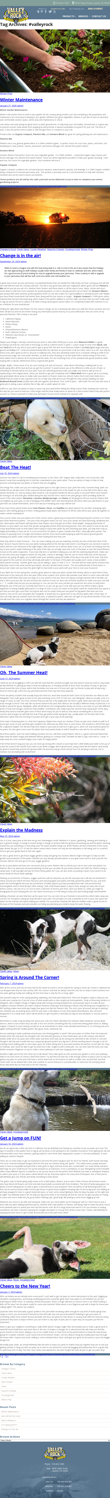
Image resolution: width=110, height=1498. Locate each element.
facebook (47, 11)
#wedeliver (95, 398)
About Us (43, 8)
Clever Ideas (23, 249)
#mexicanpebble (46, 398)
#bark (14, 398)
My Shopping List (76, 8)
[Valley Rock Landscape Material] (55, 1454)
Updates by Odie (58, 8)
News (16, 971)
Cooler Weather (38, 249)
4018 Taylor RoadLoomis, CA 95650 (60, 1469)
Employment (95, 8)
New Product (7, 1382)
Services (83, 16)
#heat (35, 756)
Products (68, 16)
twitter (51, 11)
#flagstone (32, 1354)
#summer (69, 756)
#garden (15, 186)
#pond (69, 1354)
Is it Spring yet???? (9, 1425)
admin (20, 105)
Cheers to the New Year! (25, 1286)
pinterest (43, 11)
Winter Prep (6, 93)
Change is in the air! (20, 255)
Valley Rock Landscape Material (17, 15)
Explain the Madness (21, 830)
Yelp (55, 11)
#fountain (16, 908)
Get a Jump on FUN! (20, 1138)
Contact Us (99, 16)
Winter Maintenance (21, 100)
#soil (52, 186)
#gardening (26, 186)
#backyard (5, 186)
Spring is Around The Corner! (29, 977)
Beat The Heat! (15, 467)
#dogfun (15, 1354)
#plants (60, 756)
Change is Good (8, 249)
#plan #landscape (41, 186)
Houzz (39, 11)
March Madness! (8, 1420)
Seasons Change (55, 249)
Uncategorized (72, 249)
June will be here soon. (11, 1416)
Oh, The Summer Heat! (23, 672)
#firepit (23, 1354)
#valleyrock (61, 186)
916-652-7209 (58, 1464)
